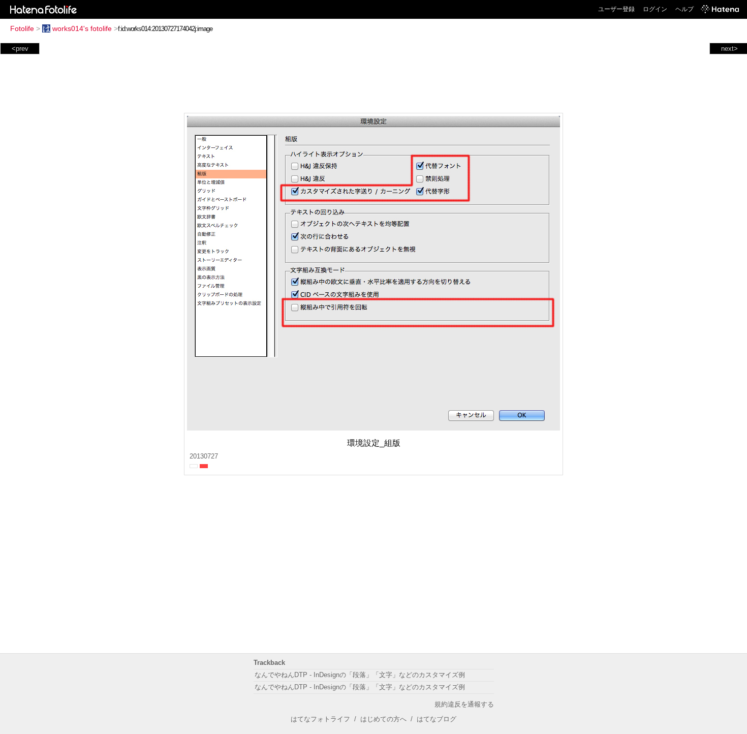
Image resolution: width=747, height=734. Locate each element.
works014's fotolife (82, 28)
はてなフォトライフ (320, 719)
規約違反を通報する (464, 704)
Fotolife (22, 28)
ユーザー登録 (616, 9)
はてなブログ (436, 719)
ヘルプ (684, 9)
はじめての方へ (383, 719)
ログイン (655, 9)
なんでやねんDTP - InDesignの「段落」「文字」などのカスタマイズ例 (360, 675)
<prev (20, 48)
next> (729, 48)
